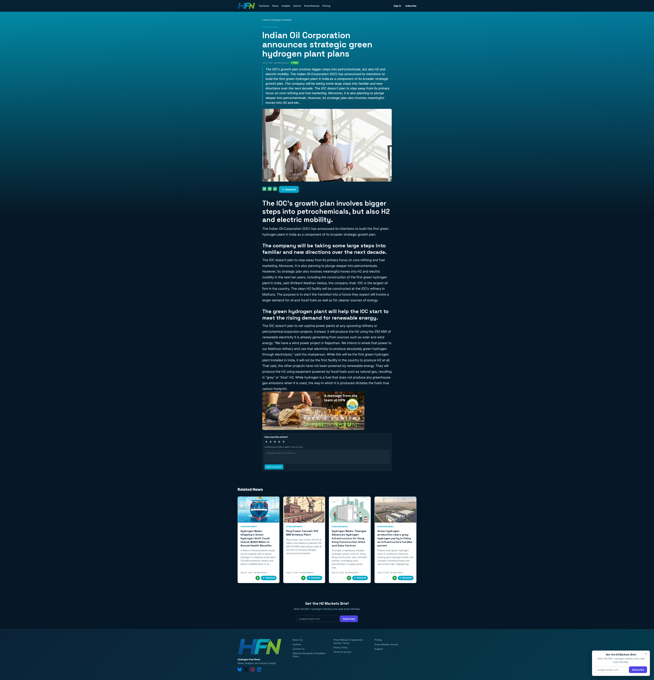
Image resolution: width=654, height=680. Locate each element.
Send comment (274, 467)
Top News (264, 5)
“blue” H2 (287, 377)
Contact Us (299, 648)
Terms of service (342, 652)
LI (275, 189)
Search (297, 5)
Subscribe (410, 5)
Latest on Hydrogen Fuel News (277, 20)
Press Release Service (386, 644)
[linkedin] (259, 669)
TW (269, 189)
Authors (297, 644)
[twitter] (246, 669)
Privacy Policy (340, 647)
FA (264, 189)
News (275, 5)
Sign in (397, 5)
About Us (298, 639)
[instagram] (253, 669)
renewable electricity (277, 337)
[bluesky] (240, 669)
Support (379, 648)
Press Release (312, 5)
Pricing (326, 5)
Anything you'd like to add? (283, 447)
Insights (286, 5)
